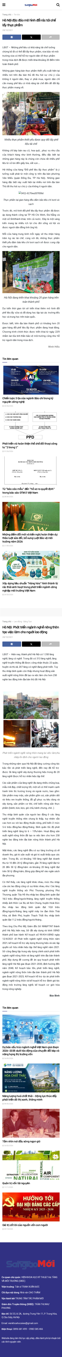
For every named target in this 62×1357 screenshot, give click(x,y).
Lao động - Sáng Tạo (23, 621)
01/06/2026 (8, 451)
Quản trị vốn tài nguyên (16, 1183)
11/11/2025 (8, 1187)
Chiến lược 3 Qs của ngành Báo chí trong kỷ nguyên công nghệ (27, 399)
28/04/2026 (8, 497)
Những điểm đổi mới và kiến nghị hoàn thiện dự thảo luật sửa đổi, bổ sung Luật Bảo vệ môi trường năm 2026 (30, 537)
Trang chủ (6, 14)
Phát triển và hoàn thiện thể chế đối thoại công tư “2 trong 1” (29, 445)
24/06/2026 (8, 406)
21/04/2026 (8, 546)
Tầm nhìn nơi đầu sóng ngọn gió (21, 1141)
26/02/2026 (8, 1146)
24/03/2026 (8, 595)
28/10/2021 (7, 30)
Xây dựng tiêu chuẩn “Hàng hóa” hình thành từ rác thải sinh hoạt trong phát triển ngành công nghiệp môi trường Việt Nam (30, 586)
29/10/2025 (8, 1229)
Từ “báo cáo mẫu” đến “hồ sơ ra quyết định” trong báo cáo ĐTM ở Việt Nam (28, 490)
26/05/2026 (8, 1058)
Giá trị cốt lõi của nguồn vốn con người (25, 1225)
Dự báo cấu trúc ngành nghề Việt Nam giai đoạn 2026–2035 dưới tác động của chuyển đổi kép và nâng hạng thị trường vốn (30, 1050)
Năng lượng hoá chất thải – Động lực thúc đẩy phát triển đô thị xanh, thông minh (29, 1097)
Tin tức (17, 14)
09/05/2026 (8, 1104)
